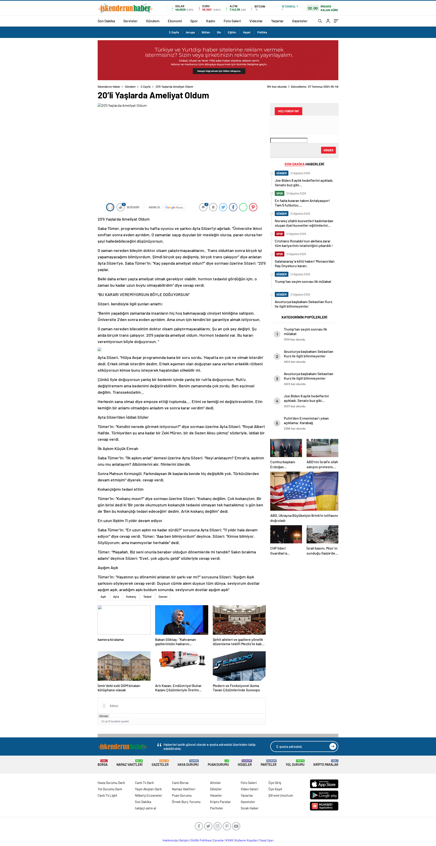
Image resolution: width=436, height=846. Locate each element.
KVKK (229, 840)
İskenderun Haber (109, 86)
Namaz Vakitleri (129, 762)
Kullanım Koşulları (246, 840)
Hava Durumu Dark (111, 783)
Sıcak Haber (250, 808)
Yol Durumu (295, 762)
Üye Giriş (274, 783)
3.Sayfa (174, 32)
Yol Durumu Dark (110, 789)
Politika (262, 32)
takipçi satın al (145, 808)
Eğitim (232, 32)
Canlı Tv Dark (144, 783)
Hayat (246, 32)
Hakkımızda (170, 840)
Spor (194, 21)
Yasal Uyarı (267, 840)
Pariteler (269, 762)
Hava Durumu (188, 762)
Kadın (210, 21)
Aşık (103, 596)
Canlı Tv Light (107, 795)
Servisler (130, 21)
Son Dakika (106, 21)
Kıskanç (131, 596)
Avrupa (190, 32)
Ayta (116, 596)
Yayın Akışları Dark (148, 789)
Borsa (103, 762)
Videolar (256, 21)
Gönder (104, 716)
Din (219, 32)
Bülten (206, 32)
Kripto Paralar (325, 762)
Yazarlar (277, 21)
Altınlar (215, 783)
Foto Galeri (232, 21)
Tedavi (147, 596)
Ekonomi (175, 21)
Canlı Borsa (180, 783)
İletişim (184, 840)
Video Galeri (249, 789)
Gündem (152, 21)
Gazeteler (299, 21)
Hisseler (245, 762)
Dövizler (216, 789)
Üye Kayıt (275, 789)
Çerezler (218, 840)
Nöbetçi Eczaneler (148, 795)
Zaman (163, 596)
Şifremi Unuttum (280, 795)
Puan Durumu (218, 762)
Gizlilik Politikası (201, 840)
